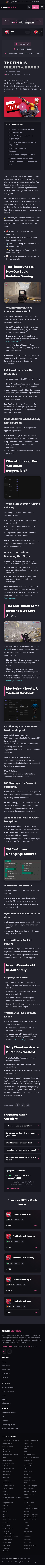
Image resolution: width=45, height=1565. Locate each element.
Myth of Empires (29, 1454)
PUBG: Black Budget (30, 1486)
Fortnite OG (6, 1525)
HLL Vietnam (7, 1542)
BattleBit (6, 1466)
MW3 (25, 1449)
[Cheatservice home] (8, 7)
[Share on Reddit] (28, 1105)
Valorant (27, 1528)
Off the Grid (28, 1460)
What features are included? (22, 1143)
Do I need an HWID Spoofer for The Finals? (22, 1158)
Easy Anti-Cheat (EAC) (15, 341)
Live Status (6, 1374)
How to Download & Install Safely (21, 158)
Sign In (35, 7)
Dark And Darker (8, 1488)
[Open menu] (42, 7)
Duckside (6, 1500)
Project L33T (28, 1477)
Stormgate (27, 1505)
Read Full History (13, 1189)
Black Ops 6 (6, 1474)
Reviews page (9, 598)
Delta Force (6, 1494)
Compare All (29, 23)
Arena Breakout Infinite (10, 1454)
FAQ (3, 1417)
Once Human (28, 1463)
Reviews (5, 1378)
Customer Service (9, 1413)
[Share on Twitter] (23, 1105)
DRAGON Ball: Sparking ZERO (12, 1497)
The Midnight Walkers (31, 1517)
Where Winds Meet (30, 1545)
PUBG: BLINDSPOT (29, 1488)
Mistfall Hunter (29, 1446)
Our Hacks (6, 1366)
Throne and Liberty (30, 1520)
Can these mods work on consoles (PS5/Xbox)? (22, 1134)
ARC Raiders (7, 1452)
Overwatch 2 (28, 1466)
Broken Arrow (7, 1483)
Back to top (32, 1562)
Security (5, 1421)
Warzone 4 (27, 1542)
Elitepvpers (7, 1403)
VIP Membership (8, 1387)
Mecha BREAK (28, 1443)
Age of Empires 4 (8, 1446)
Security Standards (14, 680)
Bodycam (6, 1480)
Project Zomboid (29, 1480)
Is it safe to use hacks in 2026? (22, 1126)
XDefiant (27, 1548)
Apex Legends (7, 1449)
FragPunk (6, 1531)
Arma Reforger (8, 1460)
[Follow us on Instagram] (9, 1351)
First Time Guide (8, 1391)
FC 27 (4, 1514)
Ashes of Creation (9, 1463)
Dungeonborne (8, 1503)
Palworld (26, 1469)
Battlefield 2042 (8, 1469)
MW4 (25, 1452)
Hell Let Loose (7, 1540)
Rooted (26, 1497)
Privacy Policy (19, 1562)
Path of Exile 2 (28, 1471)
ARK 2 (4, 1457)
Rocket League (29, 1494)
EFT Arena (6, 1517)
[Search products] (29, 7)
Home (4, 1362)
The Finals (27, 1511)
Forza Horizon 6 (8, 1528)
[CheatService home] (11, 1330)
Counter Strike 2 (8, 1486)
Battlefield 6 (7, 1471)
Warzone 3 (27, 1540)
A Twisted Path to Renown (11, 1440)
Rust (25, 1500)
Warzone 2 (27, 1537)
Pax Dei (26, 1474)
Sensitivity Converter (10, 1429)
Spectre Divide (29, 1503)
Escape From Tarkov (9, 1520)
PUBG (25, 1483)
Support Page (20, 1039)
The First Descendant (31, 1514)
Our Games (6, 1370)
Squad (26, 1522)
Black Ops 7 (6, 1477)
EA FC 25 (5, 1508)
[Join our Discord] (4, 1351)
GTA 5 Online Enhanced (10, 1537)
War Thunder (28, 1531)
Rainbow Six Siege (30, 1491)
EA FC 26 (5, 1511)
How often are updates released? (22, 1150)
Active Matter (7, 1443)
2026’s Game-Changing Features (21, 155)
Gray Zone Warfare (9, 1534)
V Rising (26, 1525)
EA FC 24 (5, 1505)
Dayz (4, 1491)
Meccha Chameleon (31, 1440)
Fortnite (5, 1522)
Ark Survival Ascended (31, 1508)
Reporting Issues (8, 1425)
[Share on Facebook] (17, 1105)
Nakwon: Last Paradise (31, 1457)
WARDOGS (27, 1534)
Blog (4, 1395)
